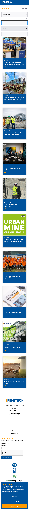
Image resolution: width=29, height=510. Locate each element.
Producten (14, 428)
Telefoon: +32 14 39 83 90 (14, 410)
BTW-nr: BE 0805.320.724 (14, 413)
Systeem (14, 425)
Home (14, 422)
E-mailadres (4, 445)
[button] (26, 2)
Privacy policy (14, 416)
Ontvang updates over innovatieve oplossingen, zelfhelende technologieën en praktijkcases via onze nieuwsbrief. (12, 442)
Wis (27, 18)
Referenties (14, 433)
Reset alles (25, 8)
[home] (6, 2)
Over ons (14, 430)
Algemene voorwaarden (14, 414)
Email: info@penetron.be (14, 411)
